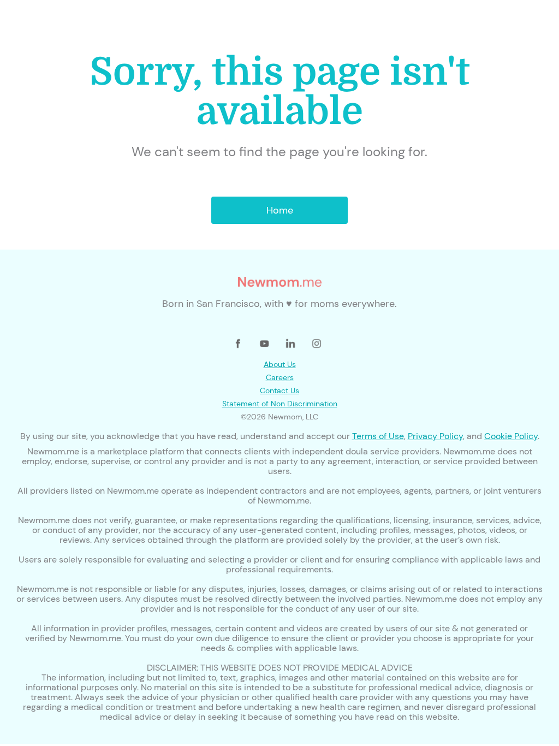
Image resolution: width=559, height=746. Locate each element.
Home (279, 210)
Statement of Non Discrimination (279, 403)
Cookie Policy (511, 436)
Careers (280, 377)
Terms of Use (378, 436)
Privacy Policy (435, 436)
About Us (280, 364)
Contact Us (279, 390)
